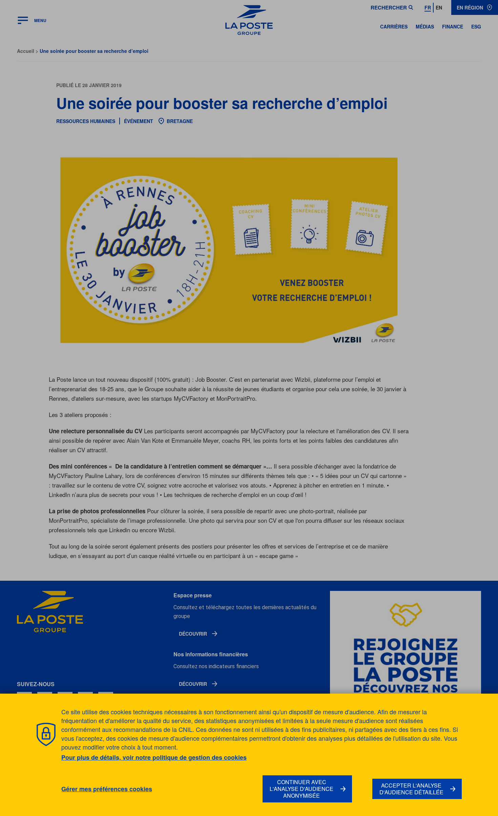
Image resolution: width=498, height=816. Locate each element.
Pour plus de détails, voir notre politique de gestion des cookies (154, 757)
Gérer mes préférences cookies (106, 789)
